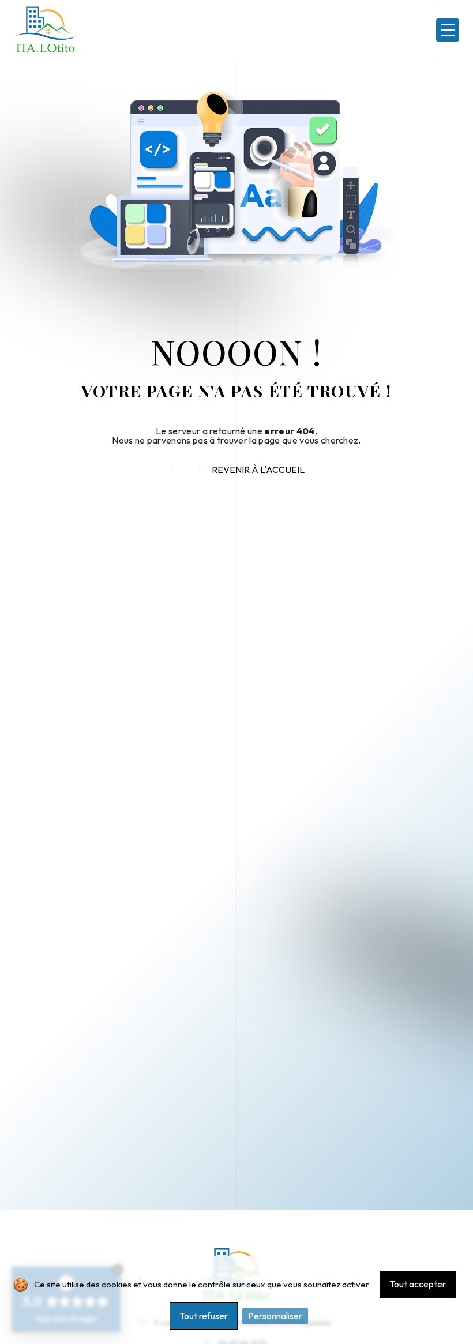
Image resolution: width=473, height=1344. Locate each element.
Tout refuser (203, 1316)
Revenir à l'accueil (258, 469)
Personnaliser (275, 1316)
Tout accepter (417, 1284)
